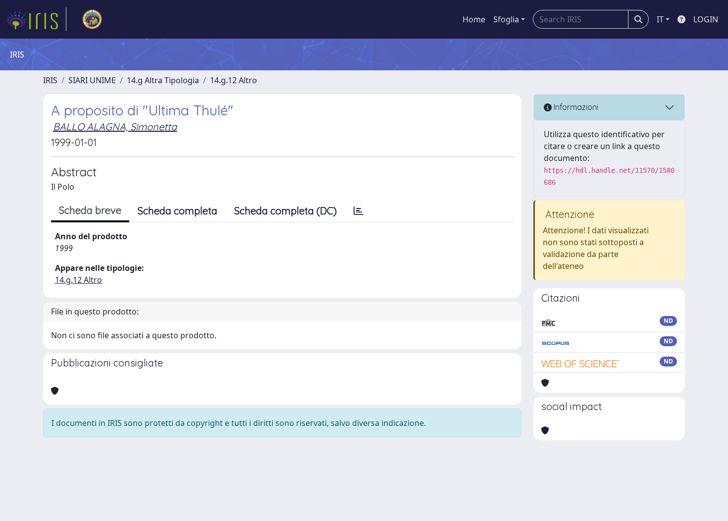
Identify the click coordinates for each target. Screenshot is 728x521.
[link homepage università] (92, 19)
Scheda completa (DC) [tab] (285, 211)
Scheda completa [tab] (177, 211)
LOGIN (705, 19)
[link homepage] (36, 19)
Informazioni (575, 107)
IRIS (50, 80)
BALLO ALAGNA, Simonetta (115, 126)
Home (474, 19)
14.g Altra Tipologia (163, 80)
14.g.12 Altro (233, 80)
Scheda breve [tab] (90, 210)
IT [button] (660, 19)
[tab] (358, 211)
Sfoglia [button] (506, 19)
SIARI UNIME (92, 80)
